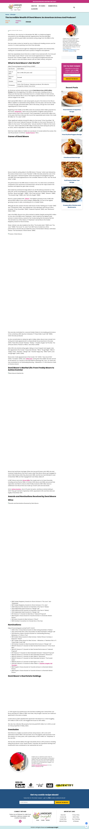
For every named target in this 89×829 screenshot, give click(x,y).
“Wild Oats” (29, 359)
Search (80, 57)
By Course (42, 6)
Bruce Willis (26, 480)
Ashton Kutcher (16, 489)
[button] (42, 5)
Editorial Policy (63, 821)
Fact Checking (76, 819)
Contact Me (63, 817)
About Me (34, 6)
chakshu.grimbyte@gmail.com (39, 765)
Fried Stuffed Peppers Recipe (72, 134)
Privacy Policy (75, 815)
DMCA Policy (76, 817)
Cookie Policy (63, 819)
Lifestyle (12, 14)
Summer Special (52, 6)
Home (7, 14)
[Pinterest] (20, 821)
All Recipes (34, 9)
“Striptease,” (18, 111)
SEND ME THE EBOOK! (72, 79)
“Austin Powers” (30, 133)
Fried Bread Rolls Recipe (72, 157)
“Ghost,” (27, 198)
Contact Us (38, 766)
